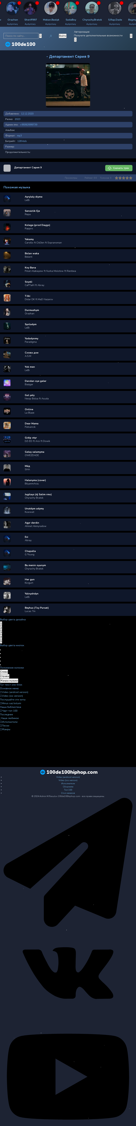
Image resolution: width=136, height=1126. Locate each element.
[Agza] (78, 8)
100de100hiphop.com (72, 772)
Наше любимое (10, 718)
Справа (4, 676)
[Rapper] (17, 8)
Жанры (6, 729)
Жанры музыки (9, 680)
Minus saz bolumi (11, 703)
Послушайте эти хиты (13, 699)
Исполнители (10, 722)
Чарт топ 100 (9, 710)
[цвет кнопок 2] (0, 653)
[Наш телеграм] (68, 926)
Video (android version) (15, 692)
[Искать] (40, 36)
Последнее (6, 714)
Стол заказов (68, 793)
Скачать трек (121, 168)
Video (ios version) (12, 696)
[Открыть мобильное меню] (131, 36)
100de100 (23, 44)
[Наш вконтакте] (68, 1017)
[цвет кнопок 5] (0, 664)
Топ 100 (68, 789)
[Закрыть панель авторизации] (75, 39)
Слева (4, 671)
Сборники (68, 786)
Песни (5, 725)
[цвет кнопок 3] (0, 657)
